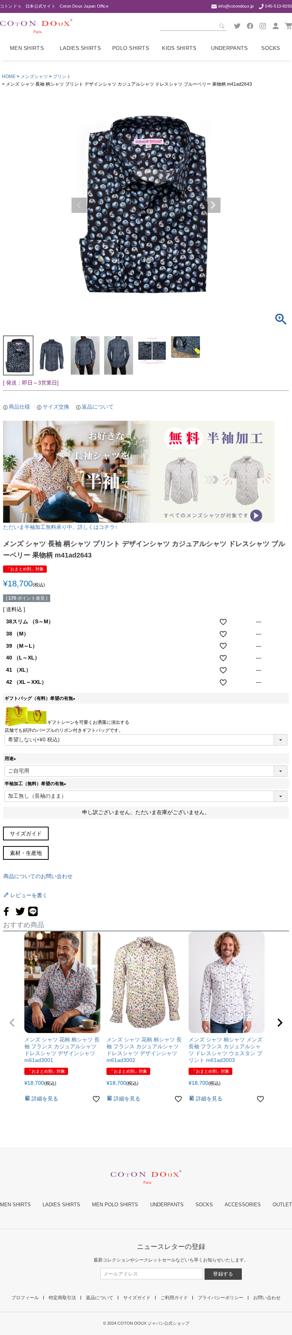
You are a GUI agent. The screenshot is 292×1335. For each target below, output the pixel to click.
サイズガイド (26, 833)
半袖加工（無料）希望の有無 (36, 783)
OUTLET (282, 1204)
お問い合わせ (267, 1297)
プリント (62, 76)
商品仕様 (19, 407)
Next (213, 205)
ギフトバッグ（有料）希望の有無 (41, 698)
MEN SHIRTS (15, 1204)
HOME (9, 76)
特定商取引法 (62, 1297)
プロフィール (25, 1297)
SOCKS (204, 1204)
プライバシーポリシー (220, 1297)
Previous (79, 205)
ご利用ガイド (174, 1297)
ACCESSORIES (243, 1204)
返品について (98, 407)
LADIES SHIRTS (61, 1204)
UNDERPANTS (167, 1204)
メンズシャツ (34, 76)
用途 (11, 758)
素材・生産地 (26, 853)
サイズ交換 (56, 407)
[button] (12, 1022)
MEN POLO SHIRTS (115, 1204)
